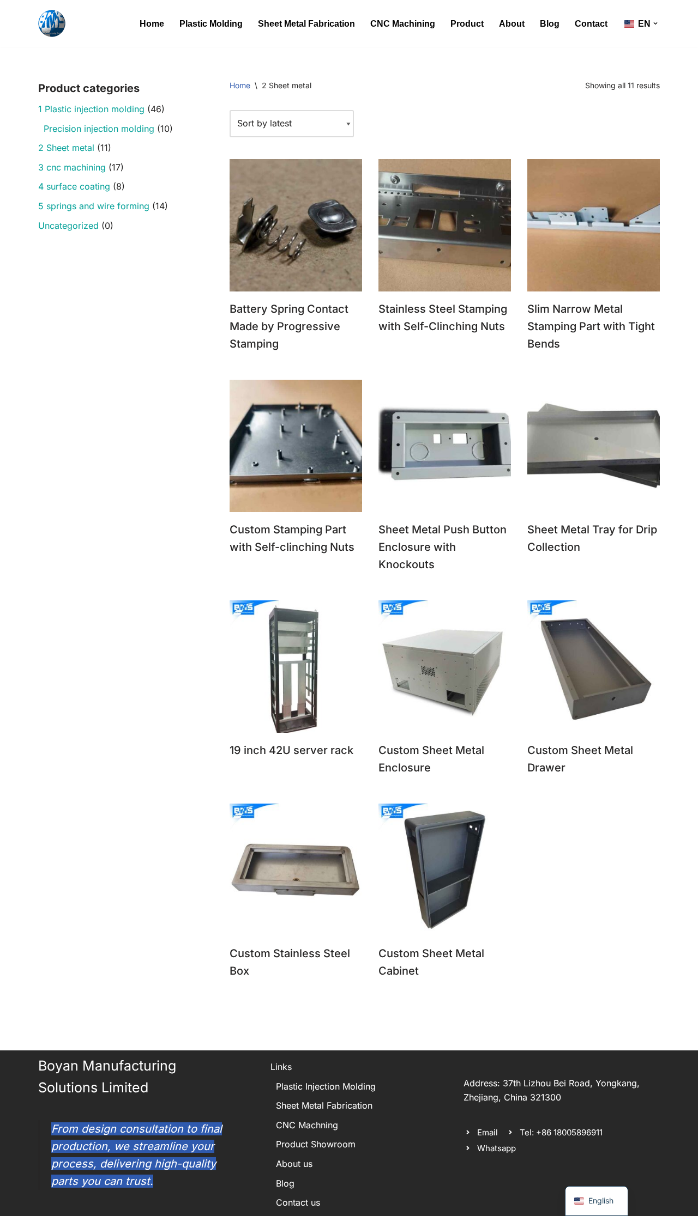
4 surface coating (74, 186)
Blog (549, 23)
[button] (655, 23)
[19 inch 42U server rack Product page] (296, 666)
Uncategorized (68, 225)
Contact (591, 23)
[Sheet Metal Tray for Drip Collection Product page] (593, 446)
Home (152, 23)
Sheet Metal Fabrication (306, 23)
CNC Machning (307, 1125)
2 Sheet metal (66, 147)
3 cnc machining (72, 167)
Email (487, 1132)
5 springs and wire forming (93, 205)
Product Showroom (316, 1144)
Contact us (298, 1202)
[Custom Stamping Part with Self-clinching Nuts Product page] (296, 446)
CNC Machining (402, 23)
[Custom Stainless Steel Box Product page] (296, 870)
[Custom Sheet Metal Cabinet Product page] (444, 870)
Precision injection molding (99, 128)
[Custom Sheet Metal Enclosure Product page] (444, 666)
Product (467, 23)
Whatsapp (496, 1148)
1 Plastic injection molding (91, 109)
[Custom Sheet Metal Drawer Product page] (593, 666)
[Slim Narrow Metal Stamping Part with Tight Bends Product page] (593, 225)
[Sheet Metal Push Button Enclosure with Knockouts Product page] (444, 446)
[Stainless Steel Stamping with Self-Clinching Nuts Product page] (444, 225)
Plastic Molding (211, 23)
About (512, 23)
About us (294, 1163)
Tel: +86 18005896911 (561, 1132)
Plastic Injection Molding (326, 1086)
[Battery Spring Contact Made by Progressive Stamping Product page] (296, 225)
